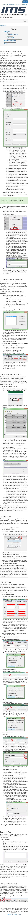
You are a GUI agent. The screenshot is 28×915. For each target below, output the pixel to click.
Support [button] (6, 43)
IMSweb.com (12, 4)
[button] (10, 40)
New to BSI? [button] (10, 36)
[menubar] (15, 4)
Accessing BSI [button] (10, 37)
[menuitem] (6, 4)
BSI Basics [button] (7, 31)
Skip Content (3, 25)
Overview (9, 33)
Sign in (25, 1)
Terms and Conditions (21, 4)
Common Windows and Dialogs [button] (14, 39)
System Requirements (12, 34)
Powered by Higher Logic (14, 914)
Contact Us (5, 4)
